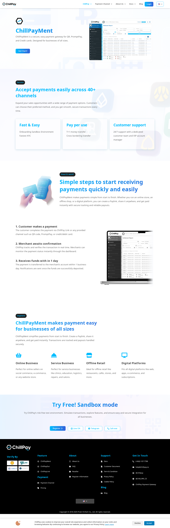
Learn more (109, 524)
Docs (131, 4)
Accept (149, 523)
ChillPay (86, 4)
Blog (141, 4)
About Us (119, 4)
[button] (87, 4)
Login (149, 4)
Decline (138, 523)
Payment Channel (102, 4)
